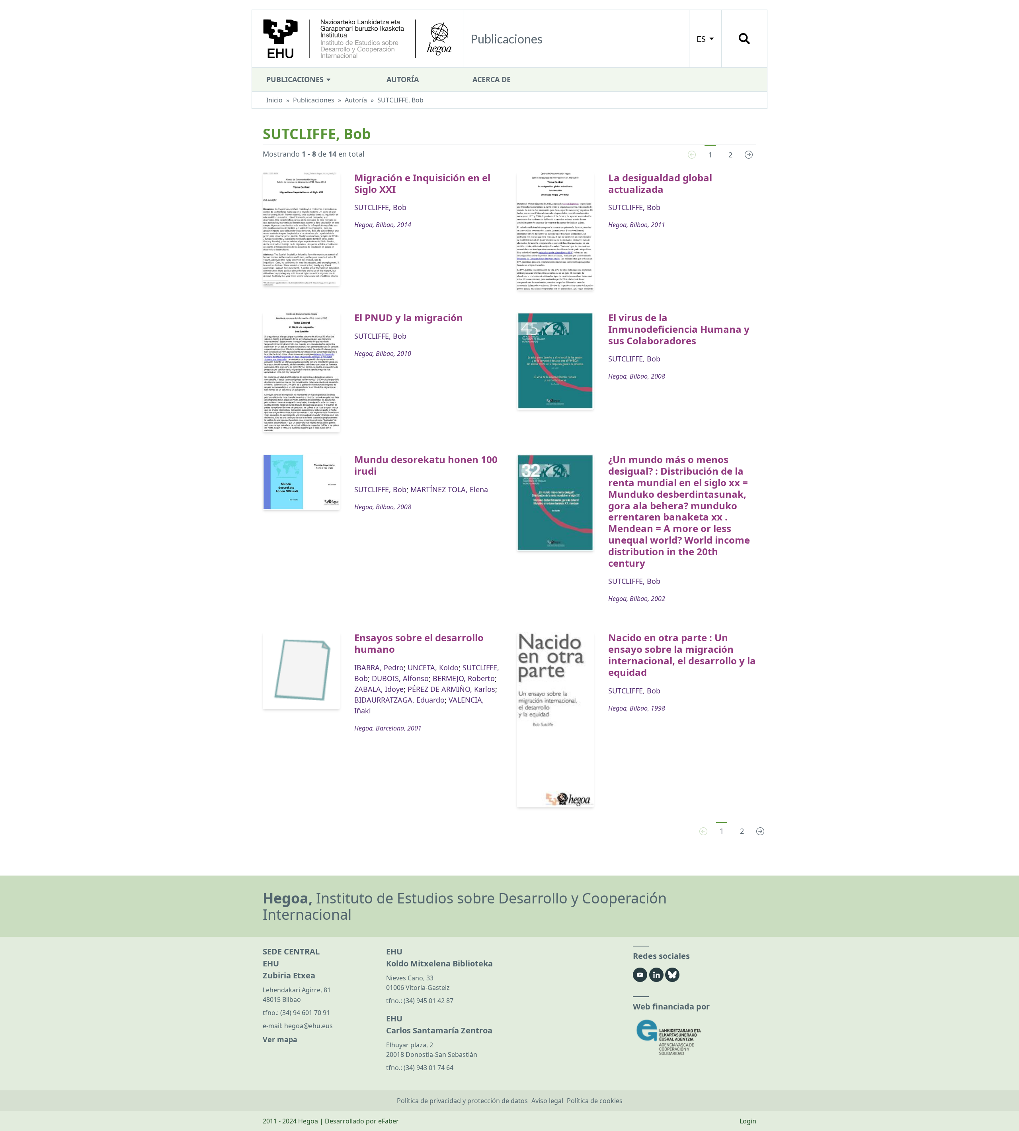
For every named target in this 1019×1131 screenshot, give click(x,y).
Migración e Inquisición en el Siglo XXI (422, 183)
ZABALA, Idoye (379, 689)
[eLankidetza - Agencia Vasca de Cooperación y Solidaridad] (694, 1037)
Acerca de (491, 79)
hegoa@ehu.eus (308, 1025)
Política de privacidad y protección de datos (462, 1100)
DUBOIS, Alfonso (400, 678)
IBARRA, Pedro (379, 667)
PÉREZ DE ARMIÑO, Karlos (451, 689)
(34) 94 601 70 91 (305, 1012)
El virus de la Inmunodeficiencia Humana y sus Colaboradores (679, 329)
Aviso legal (547, 1100)
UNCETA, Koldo (433, 667)
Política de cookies (595, 1100)
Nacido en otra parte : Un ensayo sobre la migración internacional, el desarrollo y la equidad (682, 654)
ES (702, 38)
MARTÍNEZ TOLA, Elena (449, 489)
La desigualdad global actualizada (660, 183)
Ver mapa (280, 1039)
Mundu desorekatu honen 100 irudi (426, 465)
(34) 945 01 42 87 (428, 1000)
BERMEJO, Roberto (464, 678)
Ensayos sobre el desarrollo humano (419, 643)
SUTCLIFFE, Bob (380, 207)
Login (748, 1121)
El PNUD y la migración (408, 317)
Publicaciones (296, 79)
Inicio (274, 100)
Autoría (403, 79)
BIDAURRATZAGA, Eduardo (399, 700)
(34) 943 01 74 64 (428, 1067)
